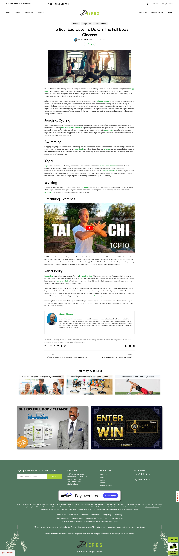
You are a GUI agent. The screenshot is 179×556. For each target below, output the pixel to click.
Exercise (48, 342)
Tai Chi (107, 340)
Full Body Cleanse (80, 340)
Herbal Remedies (77, 518)
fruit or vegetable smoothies (71, 128)
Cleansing (49, 340)
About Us (103, 474)
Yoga (46, 166)
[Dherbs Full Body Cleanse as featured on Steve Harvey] (52, 427)
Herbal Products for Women (114, 518)
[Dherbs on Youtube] (146, 474)
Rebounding (48, 276)
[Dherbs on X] (136, 474)
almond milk (108, 130)
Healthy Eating (64, 342)
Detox (100, 340)
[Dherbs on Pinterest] (143, 474)
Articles (75, 24)
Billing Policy (107, 515)
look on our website (110, 171)
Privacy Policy (73, 515)
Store (102, 477)
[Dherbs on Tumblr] (141, 474)
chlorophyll (48, 192)
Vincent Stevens (86, 40)
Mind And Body (66, 340)
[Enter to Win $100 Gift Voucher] (126, 427)
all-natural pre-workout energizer (93, 296)
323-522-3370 (82, 477)
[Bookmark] (134, 346)
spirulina (106, 149)
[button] (90, 44)
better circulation (63, 281)
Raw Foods (127, 340)
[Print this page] (126, 346)
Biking (57, 340)
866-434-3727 (78, 474)
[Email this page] (130, 346)
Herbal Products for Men (94, 518)
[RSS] (149, 474)
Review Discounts (106, 485)
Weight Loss (87, 24)
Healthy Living (117, 340)
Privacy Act (85, 515)
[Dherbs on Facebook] (133, 474)
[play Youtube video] (89, 228)
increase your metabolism (107, 166)
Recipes (103, 483)
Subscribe (54, 477)
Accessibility (118, 515)
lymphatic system (85, 276)
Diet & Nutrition (100, 24)
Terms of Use (61, 515)
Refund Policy (95, 515)
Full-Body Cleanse (102, 101)
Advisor (173, 539)
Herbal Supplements (78, 342)
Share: (46, 346)
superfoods (79, 149)
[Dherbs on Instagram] (139, 474)
